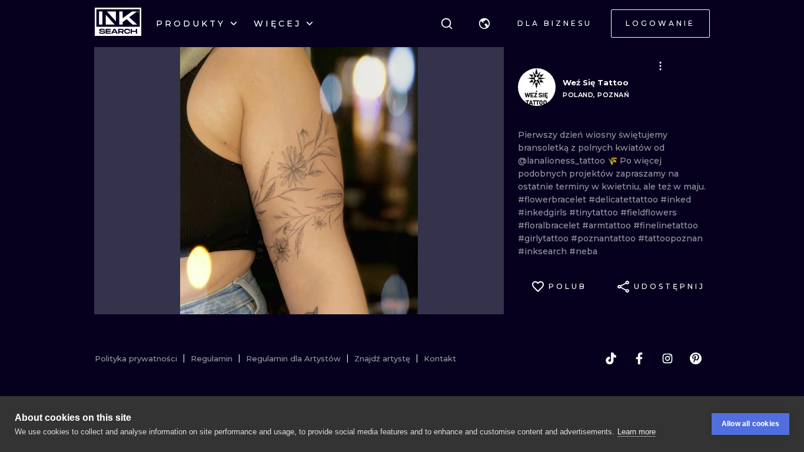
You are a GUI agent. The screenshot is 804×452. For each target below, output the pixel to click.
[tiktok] (611, 358)
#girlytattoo (544, 238)
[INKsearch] (118, 23)
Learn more (636, 431)
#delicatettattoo (624, 199)
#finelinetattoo (665, 225)
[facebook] (639, 358)
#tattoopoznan (670, 238)
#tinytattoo (594, 212)
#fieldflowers (648, 212)
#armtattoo (607, 225)
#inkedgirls (543, 212)
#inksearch (543, 251)
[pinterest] (696, 358)
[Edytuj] (660, 66)
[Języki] (484, 23)
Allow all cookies (750, 424)
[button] (484, 23)
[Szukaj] (447, 23)
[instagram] (667, 358)
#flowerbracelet (553, 199)
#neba (583, 251)
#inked (675, 199)
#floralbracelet (550, 225)
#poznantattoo (604, 238)
